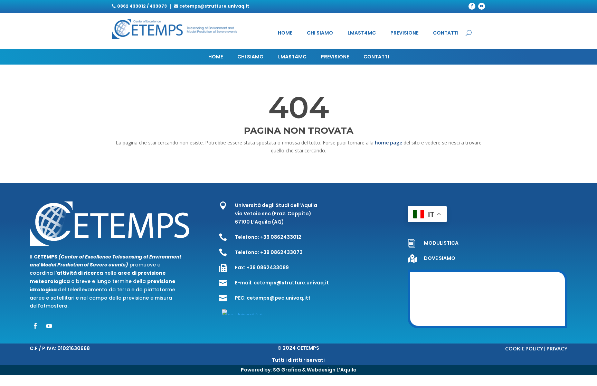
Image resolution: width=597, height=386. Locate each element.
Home (285, 33)
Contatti (445, 33)
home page (389, 142)
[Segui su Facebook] (471, 6)
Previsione (404, 33)
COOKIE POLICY (524, 348)
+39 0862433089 (267, 267)
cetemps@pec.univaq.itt (279, 297)
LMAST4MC (362, 33)
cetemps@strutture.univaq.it (214, 6)
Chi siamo (320, 33)
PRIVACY (557, 348)
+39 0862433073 (281, 252)
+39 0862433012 (280, 237)
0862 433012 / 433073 (142, 6)
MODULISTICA (441, 242)
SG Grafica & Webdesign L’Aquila (315, 369)
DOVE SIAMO (439, 258)
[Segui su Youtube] (481, 6)
